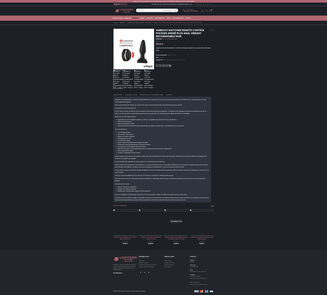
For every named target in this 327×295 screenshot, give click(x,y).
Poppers (188, 18)
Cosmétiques (146, 235)
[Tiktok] (213, 4)
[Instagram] (210, 4)
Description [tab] (117, 95)
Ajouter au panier (126, 231)
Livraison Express (117, 18)
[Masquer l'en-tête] (124, 10)
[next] (212, 30)
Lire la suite (177, 231)
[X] (208, 4)
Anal (164, 60)
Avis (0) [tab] (169, 95)
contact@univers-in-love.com (198, 271)
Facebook (157, 65)
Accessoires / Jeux (178, 18)
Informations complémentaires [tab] (151, 95)
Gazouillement (160, 65)
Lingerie (142, 18)
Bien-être (150, 18)
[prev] (210, 30)
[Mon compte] (202, 11)
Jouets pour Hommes (169, 235)
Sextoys (135, 18)
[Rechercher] (175, 10)
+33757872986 (194, 266)
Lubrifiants (126, 235)
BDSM (168, 18)
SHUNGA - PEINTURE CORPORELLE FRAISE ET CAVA (151, 238)
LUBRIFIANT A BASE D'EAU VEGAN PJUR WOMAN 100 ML (201, 238)
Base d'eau (116, 235)
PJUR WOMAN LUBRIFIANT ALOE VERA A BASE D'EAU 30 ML (125, 238)
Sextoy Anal (169, 60)
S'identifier (198, 4)
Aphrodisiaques (160, 18)
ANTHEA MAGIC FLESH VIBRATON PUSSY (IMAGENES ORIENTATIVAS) (176, 238)
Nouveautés (127, 18)
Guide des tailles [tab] (131, 95)
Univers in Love (181, 60)
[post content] (125, 221)
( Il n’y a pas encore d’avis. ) (170, 39)
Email (170, 65)
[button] (113, 49)
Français (117, 4)
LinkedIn (163, 65)
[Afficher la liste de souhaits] (206, 11)
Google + (166, 65)
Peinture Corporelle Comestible (157, 235)
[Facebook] (205, 4)
